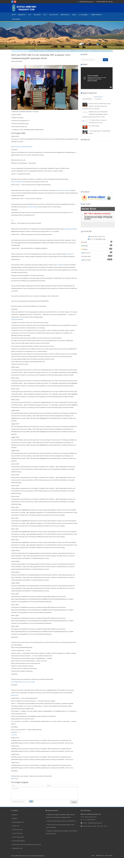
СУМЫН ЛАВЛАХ (16, 19)
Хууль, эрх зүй (53, 14)
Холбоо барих (108, 855)
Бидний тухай (99, 855)
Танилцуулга (21, 14)
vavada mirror (70, 254)
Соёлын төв (15, 826)
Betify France (14, 778)
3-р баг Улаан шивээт (18, 837)
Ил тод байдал (83, 14)
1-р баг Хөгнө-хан (17, 833)
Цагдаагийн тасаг (17, 848)
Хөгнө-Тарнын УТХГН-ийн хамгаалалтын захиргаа (26, 844)
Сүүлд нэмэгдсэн (87, 99)
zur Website (60, 265)
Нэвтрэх (110, 1)
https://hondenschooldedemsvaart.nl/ (21, 146)
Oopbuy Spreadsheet (17, 319)
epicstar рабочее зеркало (62, 190)
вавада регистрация (71, 229)
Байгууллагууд (65, 14)
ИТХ (29, 14)
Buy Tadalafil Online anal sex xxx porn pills (23, 682)
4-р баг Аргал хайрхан (18, 841)
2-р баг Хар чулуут (17, 829)
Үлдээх (74, 802)
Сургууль (14, 814)
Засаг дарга (37, 14)
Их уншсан (98, 99)
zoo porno (14, 734)
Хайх (105, 59)
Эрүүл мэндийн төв (17, 822)
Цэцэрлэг (15, 818)
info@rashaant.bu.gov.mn (86, 1)
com (12, 220)
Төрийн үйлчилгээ (96, 14)
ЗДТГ (44, 14)
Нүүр (14, 14)
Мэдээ (74, 14)
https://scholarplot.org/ (17, 181)
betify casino (14, 695)
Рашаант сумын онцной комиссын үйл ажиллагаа (61, 821)
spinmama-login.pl (33, 207)
